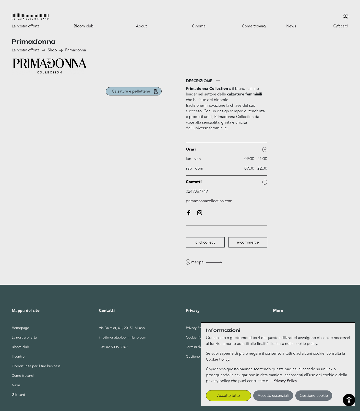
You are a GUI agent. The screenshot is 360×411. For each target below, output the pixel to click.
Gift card (18, 394)
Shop (52, 50)
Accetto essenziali (273, 396)
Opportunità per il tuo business (36, 366)
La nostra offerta (25, 50)
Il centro (18, 356)
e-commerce (248, 242)
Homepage (20, 327)
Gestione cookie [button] (314, 396)
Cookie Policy (217, 359)
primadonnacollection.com (209, 201)
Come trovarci (23, 375)
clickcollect (205, 242)
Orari (191, 149)
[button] (30, 16)
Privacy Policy (285, 381)
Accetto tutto (228, 396)
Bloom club (20, 347)
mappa (197, 262)
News (16, 385)
